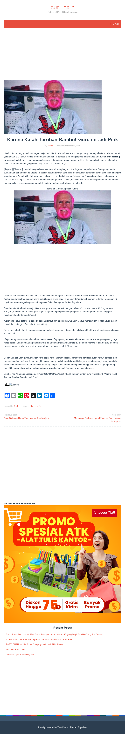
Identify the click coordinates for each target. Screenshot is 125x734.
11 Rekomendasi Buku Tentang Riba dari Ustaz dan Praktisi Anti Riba (39, 639)
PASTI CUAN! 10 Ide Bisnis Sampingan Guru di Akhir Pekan (34, 644)
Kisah (32, 406)
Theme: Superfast (78, 727)
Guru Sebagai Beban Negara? (20, 654)
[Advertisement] (62, 56)
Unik (38, 406)
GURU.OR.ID (63, 8)
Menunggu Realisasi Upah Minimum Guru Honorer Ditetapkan (97, 418)
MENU (115, 24)
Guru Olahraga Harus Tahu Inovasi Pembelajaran (27, 416)
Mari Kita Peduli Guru (16, 649)
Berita (16, 406)
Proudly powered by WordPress (53, 727)
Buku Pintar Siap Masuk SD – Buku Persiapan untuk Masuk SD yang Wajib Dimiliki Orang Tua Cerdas (54, 634)
